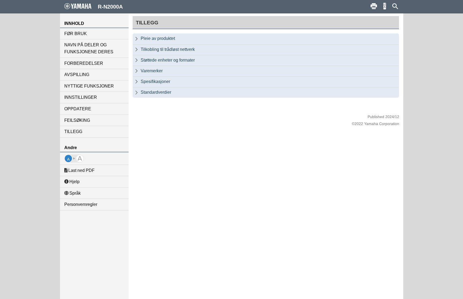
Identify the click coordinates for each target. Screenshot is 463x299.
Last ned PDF (81, 170)
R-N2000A (110, 7)
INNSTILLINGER (80, 97)
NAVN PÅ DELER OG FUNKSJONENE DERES (88, 48)
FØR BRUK (75, 33)
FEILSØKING (77, 120)
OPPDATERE (77, 109)
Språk (75, 193)
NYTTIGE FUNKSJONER (89, 86)
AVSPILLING (76, 74)
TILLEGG (73, 131)
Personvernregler (80, 204)
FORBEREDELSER (83, 63)
